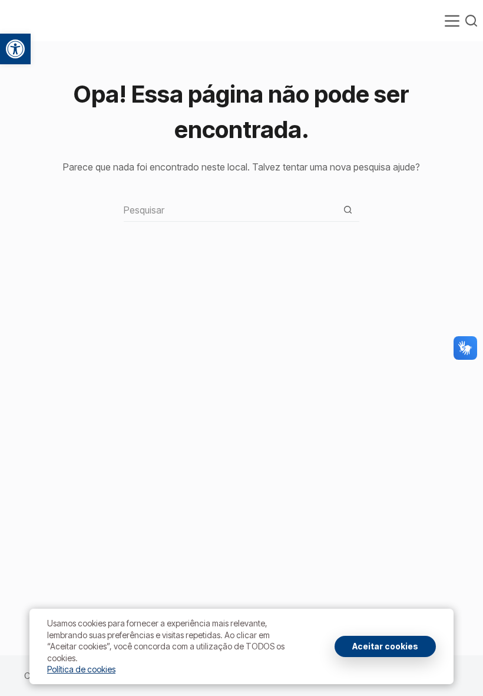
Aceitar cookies (385, 646)
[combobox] (230, 210)
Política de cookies (81, 669)
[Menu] (452, 21)
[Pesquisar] (471, 21)
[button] (15, 49)
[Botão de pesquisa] (347, 209)
